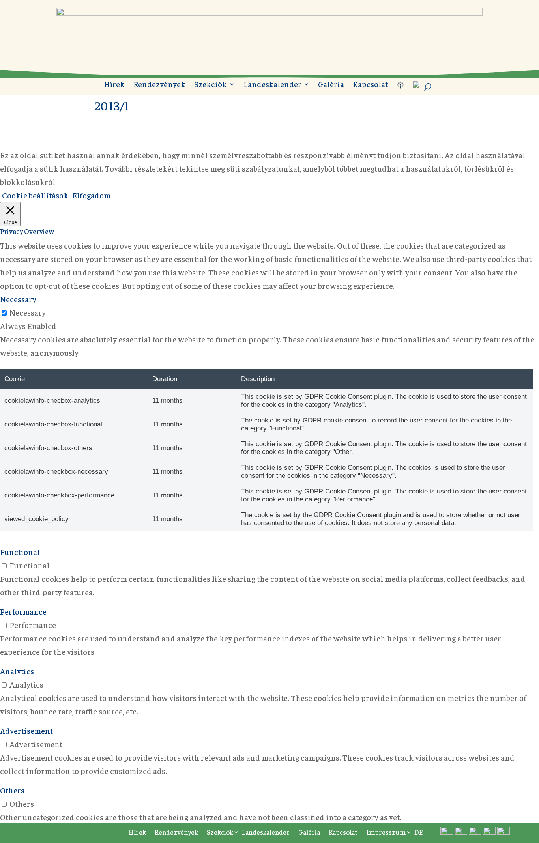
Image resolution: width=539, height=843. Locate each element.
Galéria (331, 85)
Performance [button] (23, 611)
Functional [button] (20, 552)
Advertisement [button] (26, 730)
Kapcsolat (370, 85)
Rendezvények (159, 85)
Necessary (27, 312)
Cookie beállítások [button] (35, 195)
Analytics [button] (17, 671)
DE (418, 832)
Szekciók (210, 85)
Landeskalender (272, 85)
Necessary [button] (18, 299)
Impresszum (386, 832)
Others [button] (12, 790)
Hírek (114, 85)
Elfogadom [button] (91, 195)
